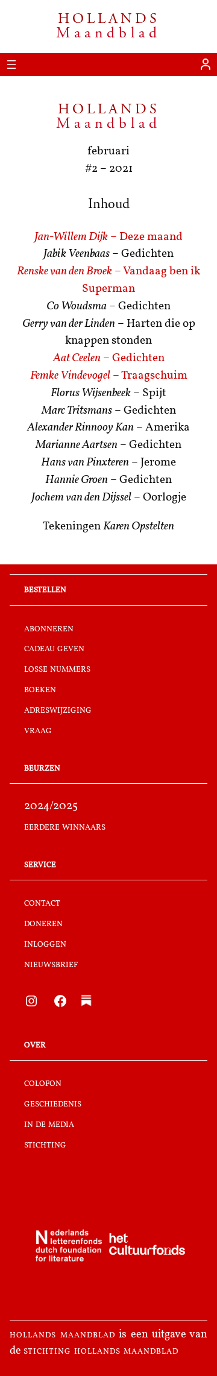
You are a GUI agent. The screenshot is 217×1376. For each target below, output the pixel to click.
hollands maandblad (62, 1335)
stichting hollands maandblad (101, 1351)
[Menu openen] (11, 64)
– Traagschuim (108, 376)
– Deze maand (108, 237)
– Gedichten (109, 358)
